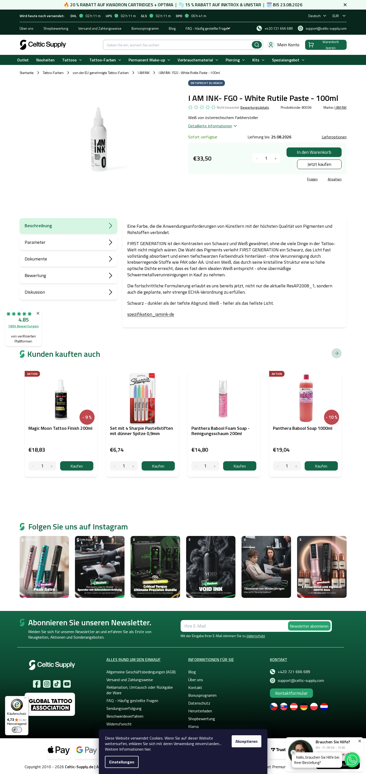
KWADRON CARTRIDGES (129, 4)
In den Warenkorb (314, 152)
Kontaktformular (291, 693)
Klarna (193, 726)
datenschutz (256, 635)
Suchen (257, 45)
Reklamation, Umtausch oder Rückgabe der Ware (139, 689)
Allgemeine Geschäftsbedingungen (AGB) (141, 672)
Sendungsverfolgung (124, 708)
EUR (336, 15)
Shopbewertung (56, 28)
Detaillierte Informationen (210, 126)
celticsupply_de (47, 684)
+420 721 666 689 (294, 671)
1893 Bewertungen (23, 326)
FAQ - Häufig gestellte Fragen (207, 28)
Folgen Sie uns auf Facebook (36, 684)
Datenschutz (199, 703)
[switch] (17, 730)
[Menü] (25, 699)
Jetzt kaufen (319, 164)
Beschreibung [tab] (38, 225)
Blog (172, 28)
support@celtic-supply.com (301, 680)
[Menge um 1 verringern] (257, 158)
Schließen (226, 180)
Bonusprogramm (202, 695)
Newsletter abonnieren (309, 626)
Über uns (26, 28)
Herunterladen (200, 711)
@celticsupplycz (57, 684)
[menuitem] (22, 60)
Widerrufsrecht (119, 724)
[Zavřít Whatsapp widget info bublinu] (293, 752)
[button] (352, 759)
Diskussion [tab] (35, 292)
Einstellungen (121, 762)
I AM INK (341, 107)
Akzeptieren (246, 741)
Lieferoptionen (334, 137)
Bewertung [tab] (35, 275)
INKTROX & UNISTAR (241, 4)
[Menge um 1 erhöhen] (275, 158)
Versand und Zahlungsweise (99, 28)
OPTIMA (165, 4)
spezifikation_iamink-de (150, 314)
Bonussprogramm (145, 28)
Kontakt (195, 687)
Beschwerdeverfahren (124, 716)
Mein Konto (288, 44)
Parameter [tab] (35, 242)
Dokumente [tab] (36, 258)
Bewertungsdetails (254, 107)
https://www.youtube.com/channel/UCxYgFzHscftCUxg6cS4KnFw (67, 684)
